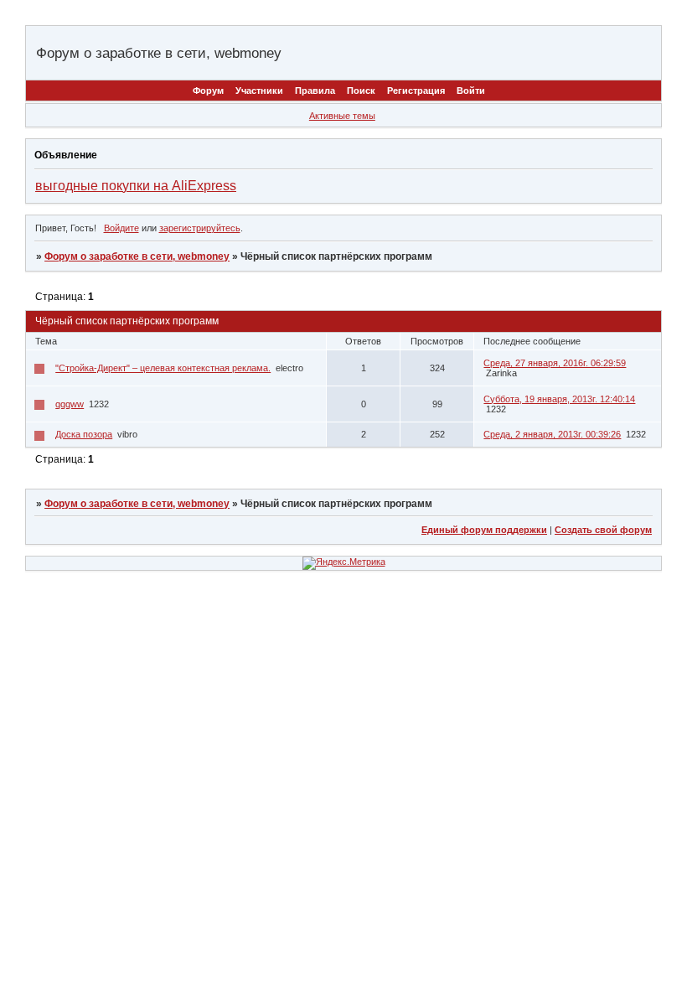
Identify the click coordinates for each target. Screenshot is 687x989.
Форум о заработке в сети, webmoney (137, 256)
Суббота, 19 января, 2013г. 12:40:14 (559, 399)
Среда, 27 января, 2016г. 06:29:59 (554, 363)
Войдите (121, 228)
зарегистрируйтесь (199, 228)
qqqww (69, 404)
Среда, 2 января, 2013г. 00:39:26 (552, 434)
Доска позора (83, 434)
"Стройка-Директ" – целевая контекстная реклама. (163, 368)
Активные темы (342, 116)
